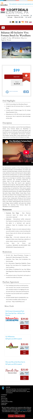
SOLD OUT (16, 76)
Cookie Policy (23, 410)
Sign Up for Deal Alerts (13, 15)
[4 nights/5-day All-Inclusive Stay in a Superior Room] (16, 50)
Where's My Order (19, 17)
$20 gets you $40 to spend (14, 339)
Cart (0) (29, 17)
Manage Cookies (19, 416)
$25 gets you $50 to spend (14, 364)
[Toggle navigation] (3, 27)
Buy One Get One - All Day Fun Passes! (15, 313)
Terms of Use (4, 398)
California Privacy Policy (7, 401)
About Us (3, 396)
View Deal (24, 327)
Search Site (26, 15)
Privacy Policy (4, 400)
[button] (4, 50)
